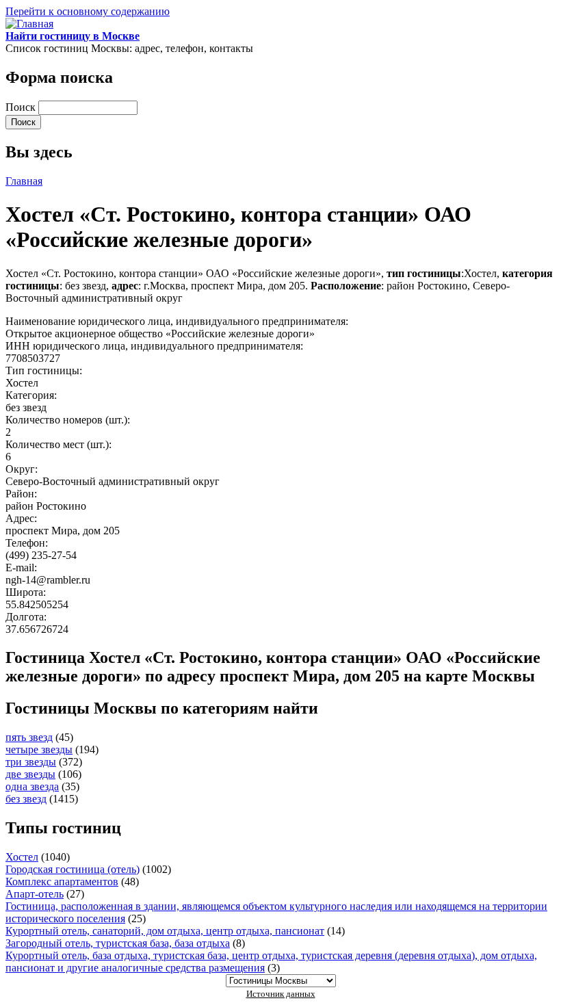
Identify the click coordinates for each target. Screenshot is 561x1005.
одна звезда (32, 786)
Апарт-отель (34, 894)
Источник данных (280, 994)
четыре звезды (39, 749)
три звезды (30, 762)
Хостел (21, 857)
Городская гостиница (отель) (72, 869)
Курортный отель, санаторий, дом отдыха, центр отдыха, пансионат (164, 931)
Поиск (21, 107)
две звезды (30, 774)
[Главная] (29, 23)
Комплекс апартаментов (61, 881)
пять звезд (29, 737)
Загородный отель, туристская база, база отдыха (117, 943)
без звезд (26, 799)
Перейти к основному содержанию (87, 11)
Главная (23, 181)
